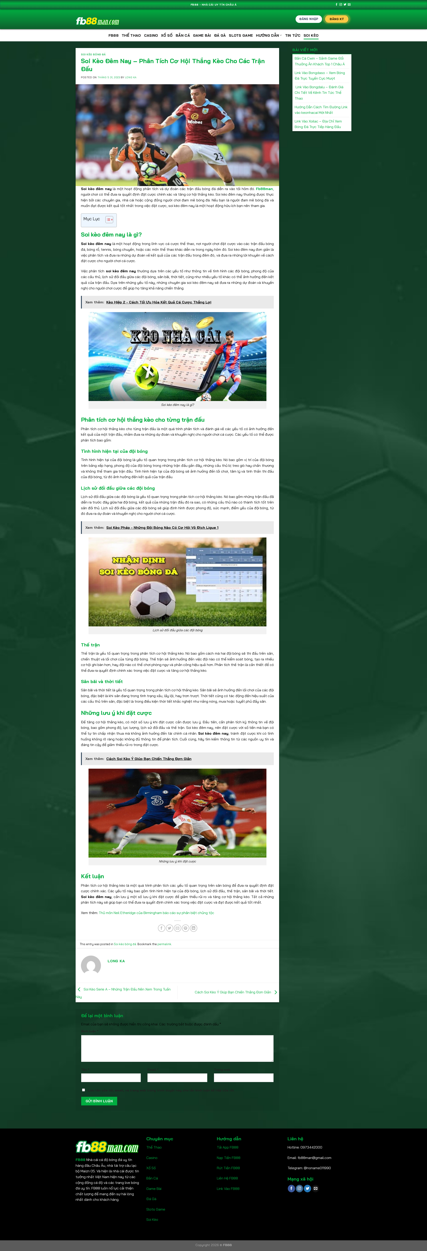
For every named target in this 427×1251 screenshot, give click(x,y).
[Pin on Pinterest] (185, 928)
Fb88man (264, 188)
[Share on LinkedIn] (193, 928)
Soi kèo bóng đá (93, 54)
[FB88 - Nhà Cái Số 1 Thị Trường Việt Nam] (98, 19)
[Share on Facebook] (161, 928)
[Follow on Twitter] (345, 4)
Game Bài (153, 1188)
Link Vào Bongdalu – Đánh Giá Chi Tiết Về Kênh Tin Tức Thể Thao (319, 92)
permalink (164, 944)
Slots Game (155, 1209)
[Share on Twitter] (169, 928)
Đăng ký (337, 19)
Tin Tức (292, 35)
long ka (131, 77)
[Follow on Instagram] (340, 4)
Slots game (241, 35)
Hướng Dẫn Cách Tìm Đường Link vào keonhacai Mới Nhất (321, 110)
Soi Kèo (152, 1219)
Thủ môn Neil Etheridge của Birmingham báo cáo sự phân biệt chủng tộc (156, 912)
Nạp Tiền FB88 (228, 1157)
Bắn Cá (183, 35)
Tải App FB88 (227, 1147)
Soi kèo (311, 35)
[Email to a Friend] (177, 928)
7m (219, 1199)
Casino (151, 35)
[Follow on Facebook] (336, 4)
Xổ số (167, 35)
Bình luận (89, 1031)
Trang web (222, 1070)
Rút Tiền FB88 (228, 1168)
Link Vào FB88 (228, 1188)
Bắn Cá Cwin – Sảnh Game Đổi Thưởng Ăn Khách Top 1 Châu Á (320, 61)
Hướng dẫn (267, 35)
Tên (85, 1070)
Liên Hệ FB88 (227, 1178)
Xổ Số (151, 1168)
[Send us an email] (349, 4)
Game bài (202, 35)
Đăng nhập (308, 19)
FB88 (114, 35)
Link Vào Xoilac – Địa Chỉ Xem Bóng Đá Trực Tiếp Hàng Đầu (318, 124)
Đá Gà (220, 35)
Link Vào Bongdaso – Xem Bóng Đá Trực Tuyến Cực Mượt (320, 75)
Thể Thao (131, 35)
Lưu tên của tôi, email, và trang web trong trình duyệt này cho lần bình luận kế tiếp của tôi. (161, 1090)
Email (152, 1070)
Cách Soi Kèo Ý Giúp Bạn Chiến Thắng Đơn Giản (233, 992)
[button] (107, 220)
